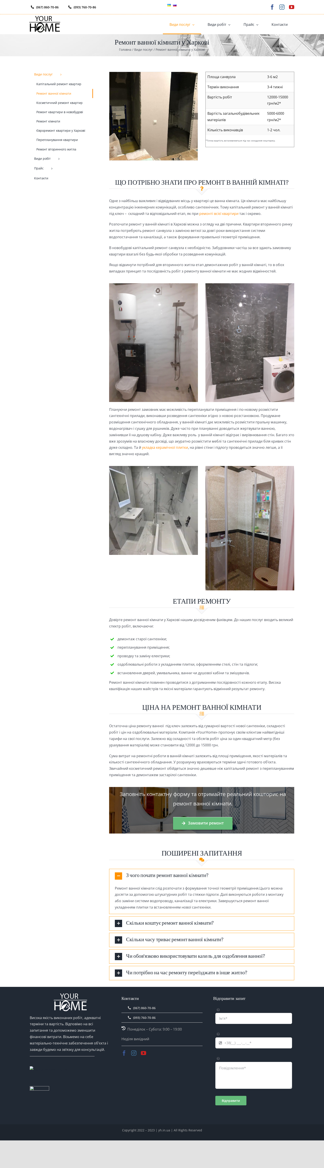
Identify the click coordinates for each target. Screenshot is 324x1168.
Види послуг (143, 49)
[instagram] (282, 7)
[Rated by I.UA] (39, 1089)
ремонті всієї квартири (218, 213)
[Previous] (112, 116)
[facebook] (272, 7)
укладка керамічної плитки (165, 447)
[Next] (194, 116)
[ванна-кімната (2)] (153, 115)
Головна (125, 49)
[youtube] (291, 7)
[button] (201, 876)
